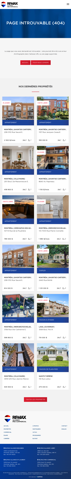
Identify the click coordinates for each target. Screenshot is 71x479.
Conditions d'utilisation (39, 474)
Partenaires (37, 429)
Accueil (25, 62)
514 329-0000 (44, 454)
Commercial (7, 432)
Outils (35, 432)
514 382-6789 (44, 466)
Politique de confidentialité (23, 474)
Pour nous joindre (41, 62)
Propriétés (7, 429)
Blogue (35, 438)
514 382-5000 (11, 466)
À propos (36, 426)
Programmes (37, 435)
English (64, 429)
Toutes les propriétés (35, 399)
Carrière (6, 438)
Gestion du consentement (54, 474)
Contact (64, 426)
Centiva (39, 476)
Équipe (6, 435)
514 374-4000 (11, 454)
